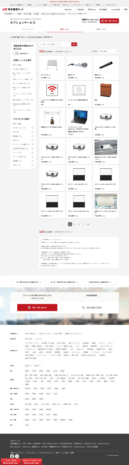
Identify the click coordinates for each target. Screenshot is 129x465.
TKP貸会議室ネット (9, 13)
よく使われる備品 (20, 69)
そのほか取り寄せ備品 (34, 37)
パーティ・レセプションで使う (22, 95)
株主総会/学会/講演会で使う (22, 105)
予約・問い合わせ (110, 21)
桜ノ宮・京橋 (27, 13)
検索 (74, 44)
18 (88, 224)
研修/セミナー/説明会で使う (22, 89)
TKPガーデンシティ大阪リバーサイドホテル (53, 13)
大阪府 (19, 13)
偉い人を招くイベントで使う (22, 74)
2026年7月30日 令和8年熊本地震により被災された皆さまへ (64, 1)
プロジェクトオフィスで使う (22, 111)
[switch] (16, 53)
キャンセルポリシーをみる (48, 265)
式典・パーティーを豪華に (22, 79)
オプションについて (28, 29)
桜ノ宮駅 (36, 13)
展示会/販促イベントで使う (23, 100)
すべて (17, 65)
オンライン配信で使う (21, 83)
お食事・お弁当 (101, 29)
